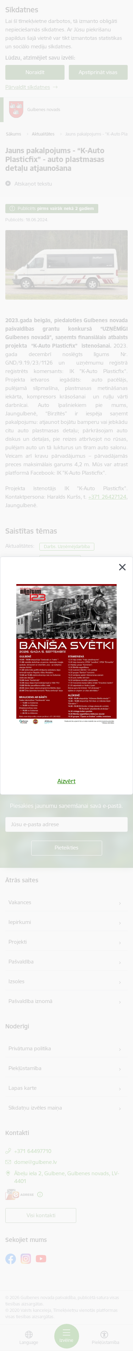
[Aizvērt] (122, 567)
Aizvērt (66, 781)
